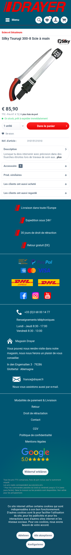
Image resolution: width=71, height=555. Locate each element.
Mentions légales (35, 441)
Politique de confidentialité (35, 435)
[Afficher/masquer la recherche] (38, 19)
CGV (35, 428)
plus (59, 157)
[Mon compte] (55, 19)
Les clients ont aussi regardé (20, 193)
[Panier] (64, 19)
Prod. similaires (13, 175)
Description (10, 149)
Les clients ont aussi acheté (20, 184)
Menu (15, 19)
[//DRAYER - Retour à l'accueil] (34, 8)
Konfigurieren (35, 544)
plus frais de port (30, 114)
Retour (35, 406)
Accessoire (12, 166)
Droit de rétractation (35, 413)
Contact (35, 419)
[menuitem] (12, 19)
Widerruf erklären (35, 471)
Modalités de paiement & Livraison (35, 400)
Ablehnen (23, 535)
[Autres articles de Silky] (64, 42)
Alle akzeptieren (43, 535)
